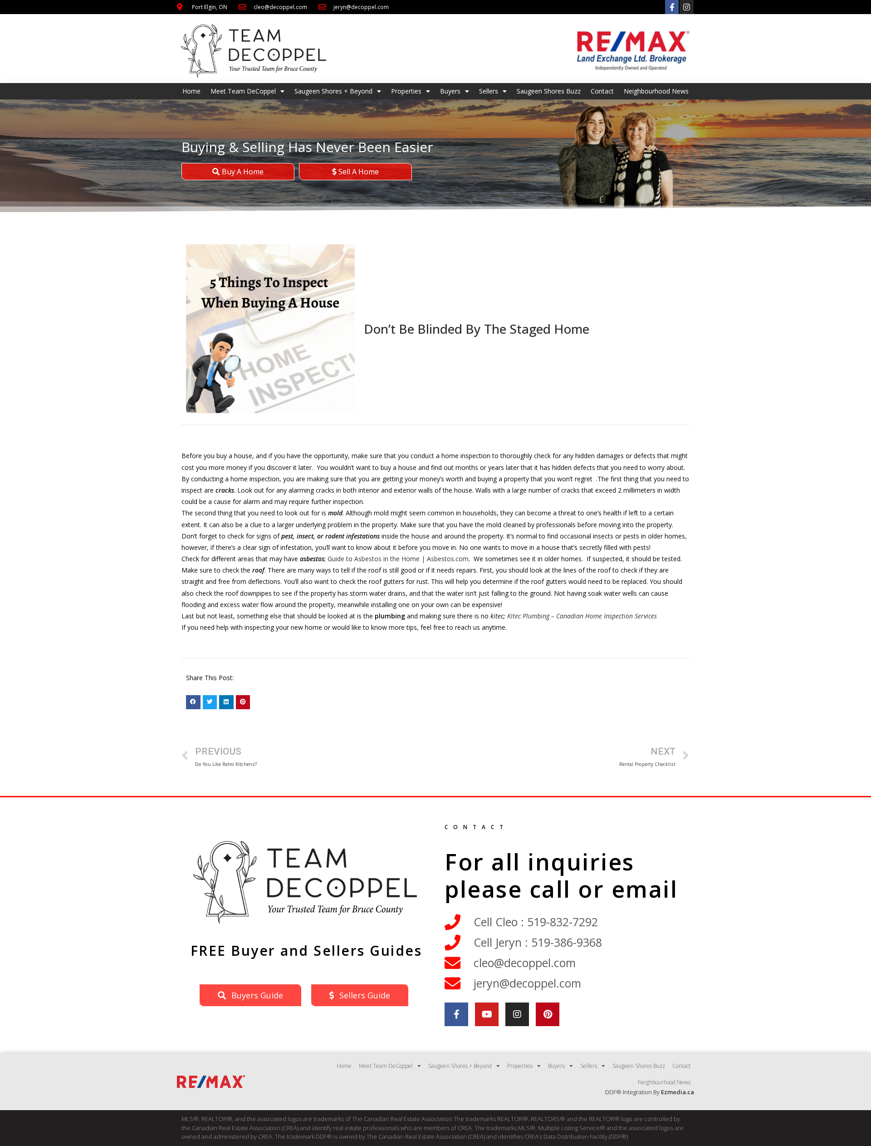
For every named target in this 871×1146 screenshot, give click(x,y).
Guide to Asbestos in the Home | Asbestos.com (398, 558)
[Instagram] (687, 7)
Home (191, 91)
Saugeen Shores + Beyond (333, 91)
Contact (602, 91)
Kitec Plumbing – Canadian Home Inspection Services (582, 616)
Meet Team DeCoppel (243, 91)
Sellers (488, 91)
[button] (193, 702)
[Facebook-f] (672, 7)
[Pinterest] (547, 1014)
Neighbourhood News (656, 91)
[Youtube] (487, 1014)
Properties (406, 91)
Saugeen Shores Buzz (549, 91)
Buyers (450, 91)
